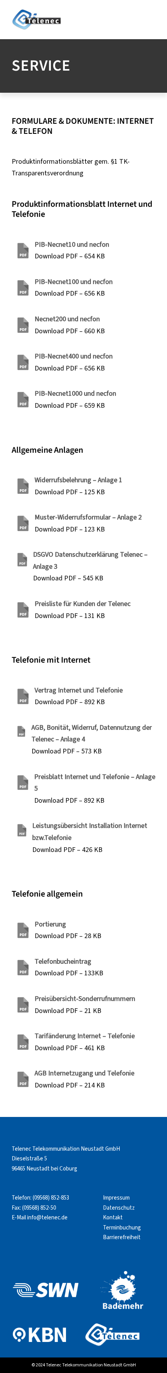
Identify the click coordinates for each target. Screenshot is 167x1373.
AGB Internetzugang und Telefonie (84, 1073)
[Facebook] (16, 1237)
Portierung (50, 924)
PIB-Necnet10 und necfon (72, 244)
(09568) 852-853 (51, 1198)
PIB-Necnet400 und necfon (74, 356)
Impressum (116, 1198)
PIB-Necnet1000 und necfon (75, 393)
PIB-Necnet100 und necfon (74, 282)
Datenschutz (119, 1208)
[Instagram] (30, 1237)
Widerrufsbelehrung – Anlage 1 (78, 480)
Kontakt (113, 1218)
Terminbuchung (122, 1228)
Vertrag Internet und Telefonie (79, 690)
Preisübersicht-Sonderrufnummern (85, 999)
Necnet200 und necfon (67, 319)
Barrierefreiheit (122, 1237)
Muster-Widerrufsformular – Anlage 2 (88, 517)
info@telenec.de (47, 1218)
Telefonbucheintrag (63, 961)
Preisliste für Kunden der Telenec (82, 604)
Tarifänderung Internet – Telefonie (85, 1036)
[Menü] (154, 17)
